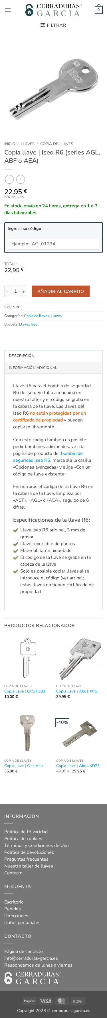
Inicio (9, 143)
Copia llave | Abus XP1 (76, 691)
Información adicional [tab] (33, 367)
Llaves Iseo (28, 324)
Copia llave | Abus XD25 (78, 765)
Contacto (13, 873)
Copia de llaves (56, 143)
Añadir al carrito (60, 291)
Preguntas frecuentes (26, 859)
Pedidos (12, 909)
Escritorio (14, 902)
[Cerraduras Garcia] (53, 10)
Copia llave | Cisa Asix (23, 765)
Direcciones (16, 916)
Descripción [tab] (22, 355)
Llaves (28, 143)
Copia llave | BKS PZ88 (24, 691)
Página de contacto (23, 951)
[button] (7, 10)
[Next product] (9, 179)
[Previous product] (20, 179)
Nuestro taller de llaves (28, 866)
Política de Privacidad (26, 832)
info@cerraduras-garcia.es (31, 958)
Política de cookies (23, 839)
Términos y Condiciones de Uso (36, 845)
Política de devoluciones (29, 852)
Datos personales (22, 922)
